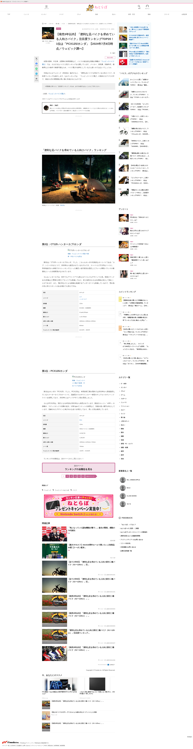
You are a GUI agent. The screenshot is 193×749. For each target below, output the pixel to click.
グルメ (79, 14)
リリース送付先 (124, 543)
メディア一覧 (6, 745)
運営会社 (50, 745)
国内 (122, 432)
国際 (122, 436)
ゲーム (123, 395)
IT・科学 (123, 383)
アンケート (123, 209)
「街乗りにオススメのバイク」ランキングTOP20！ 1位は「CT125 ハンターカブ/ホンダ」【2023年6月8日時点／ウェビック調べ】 (139, 97)
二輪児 (113, 53)
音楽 (122, 459)
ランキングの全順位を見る (78, 469)
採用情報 (56, 745)
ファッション (125, 406)
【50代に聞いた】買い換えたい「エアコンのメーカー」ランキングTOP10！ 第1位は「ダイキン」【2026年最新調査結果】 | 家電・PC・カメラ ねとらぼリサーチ (135, 363)
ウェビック (47, 490)
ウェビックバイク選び (56, 94)
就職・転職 (124, 447)
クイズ (61, 14)
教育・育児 (131, 14)
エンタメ (43, 14)
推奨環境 (62, 745)
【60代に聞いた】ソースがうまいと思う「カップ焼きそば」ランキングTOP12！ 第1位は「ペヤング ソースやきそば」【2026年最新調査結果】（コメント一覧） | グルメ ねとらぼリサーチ (136, 334)
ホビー (123, 410)
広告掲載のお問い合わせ (127, 547)
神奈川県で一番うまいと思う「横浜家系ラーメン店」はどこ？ (139, 260)
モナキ (129, 504)
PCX (81, 420)
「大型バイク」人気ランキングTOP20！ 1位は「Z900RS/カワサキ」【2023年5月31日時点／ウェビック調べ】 (139, 121)
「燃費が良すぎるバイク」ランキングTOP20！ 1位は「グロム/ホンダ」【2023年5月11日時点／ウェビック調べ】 (139, 134)
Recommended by (102, 664)
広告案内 (19, 745)
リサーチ (166, 14)
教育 (122, 451)
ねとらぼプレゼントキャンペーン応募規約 (133, 532)
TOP (8, 14)
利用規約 (189, 737)
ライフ (123, 413)
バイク (59, 28)
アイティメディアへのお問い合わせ (131, 539)
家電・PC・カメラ (127, 443)
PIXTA (62, 205)
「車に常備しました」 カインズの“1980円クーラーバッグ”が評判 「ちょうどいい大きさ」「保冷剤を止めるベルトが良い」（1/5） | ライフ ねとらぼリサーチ (135, 349)
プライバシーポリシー (37, 745)
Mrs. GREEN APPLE (133, 480)
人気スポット (125, 421)
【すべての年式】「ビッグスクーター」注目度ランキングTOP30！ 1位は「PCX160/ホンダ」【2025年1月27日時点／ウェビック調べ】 (139, 109)
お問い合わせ (26, 745)
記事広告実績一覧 (125, 551)
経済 (122, 455)
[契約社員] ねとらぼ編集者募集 (129, 536)
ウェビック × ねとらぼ (62, 490)
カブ (80, 297)
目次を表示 (110, 57)
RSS (45, 745)
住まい (114, 14)
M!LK (128, 488)
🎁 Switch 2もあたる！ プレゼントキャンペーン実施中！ (15, 1)
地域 (96, 14)
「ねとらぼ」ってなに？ (127, 524)
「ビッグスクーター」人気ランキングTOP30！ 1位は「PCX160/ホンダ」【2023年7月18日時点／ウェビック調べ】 (139, 183)
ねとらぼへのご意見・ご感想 (129, 528)
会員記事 (184, 14)
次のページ (90, 476)
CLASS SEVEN (132, 496)
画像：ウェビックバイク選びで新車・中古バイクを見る (78, 383)
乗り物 (123, 417)
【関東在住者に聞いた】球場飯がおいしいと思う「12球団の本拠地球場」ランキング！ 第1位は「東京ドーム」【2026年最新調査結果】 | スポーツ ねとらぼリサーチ (135, 305)
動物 (149, 14)
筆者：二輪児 (54, 105)
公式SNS (13, 745)
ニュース (26, 14)
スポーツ (124, 398)
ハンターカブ (83, 299)
